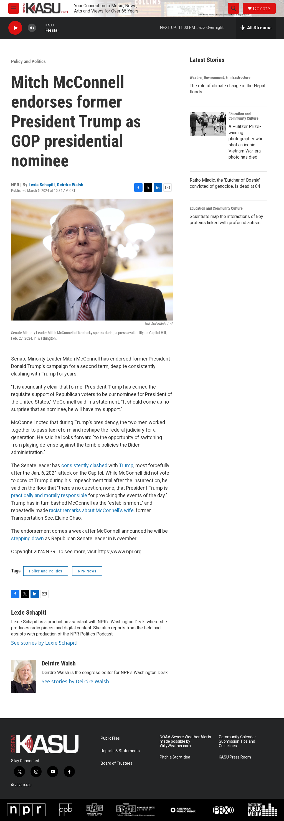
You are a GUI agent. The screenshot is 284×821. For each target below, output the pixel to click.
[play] (15, 28)
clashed (99, 465)
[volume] (32, 28)
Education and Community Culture (243, 116)
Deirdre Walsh (70, 184)
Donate (261, 8)
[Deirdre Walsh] (23, 676)
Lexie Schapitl (42, 184)
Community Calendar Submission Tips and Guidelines (237, 741)
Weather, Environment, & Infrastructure (220, 77)
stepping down (27, 538)
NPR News (87, 571)
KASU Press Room (235, 757)
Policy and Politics (28, 61)
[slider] (41, 28)
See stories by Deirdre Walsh (75, 681)
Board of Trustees (116, 763)
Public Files (110, 738)
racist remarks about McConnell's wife (91, 510)
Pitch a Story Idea (175, 757)
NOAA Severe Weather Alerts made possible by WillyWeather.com (185, 741)
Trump (126, 465)
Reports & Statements (120, 751)
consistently (75, 465)
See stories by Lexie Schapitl (44, 642)
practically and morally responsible (49, 495)
